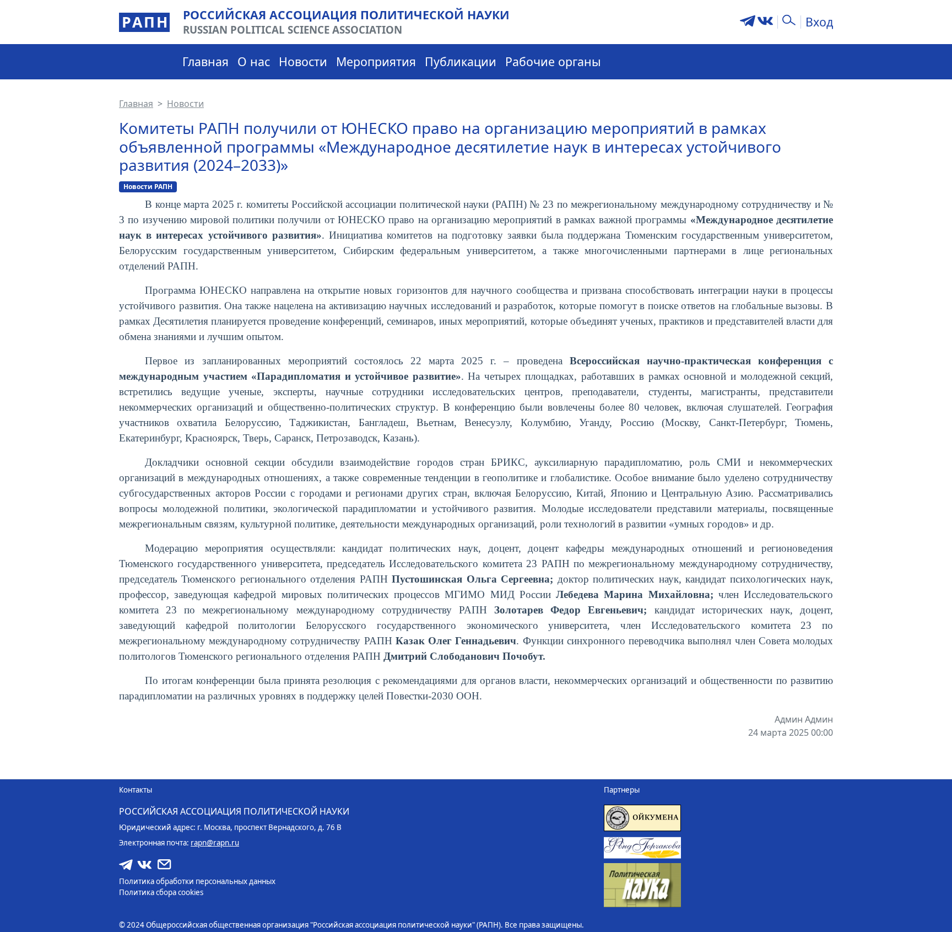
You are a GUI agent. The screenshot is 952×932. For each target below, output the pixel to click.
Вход (819, 22)
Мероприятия (376, 61)
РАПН (145, 22)
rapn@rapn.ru (215, 843)
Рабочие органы (553, 61)
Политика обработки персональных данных (197, 881)
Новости (303, 61)
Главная (205, 61)
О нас (253, 61)
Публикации (460, 61)
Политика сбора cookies (161, 892)
